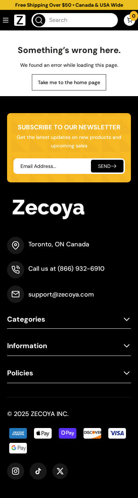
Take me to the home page (69, 82)
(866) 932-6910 (81, 268)
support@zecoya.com (61, 294)
